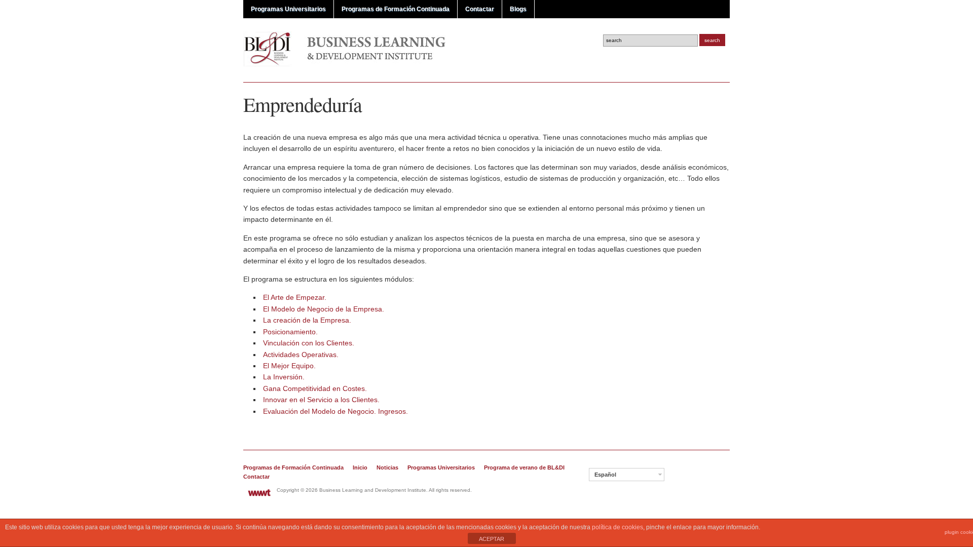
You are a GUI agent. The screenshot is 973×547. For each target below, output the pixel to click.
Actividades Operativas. (301, 354)
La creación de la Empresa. (307, 320)
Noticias (387, 467)
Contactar (479, 9)
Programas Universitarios (288, 9)
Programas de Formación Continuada (396, 9)
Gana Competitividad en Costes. (315, 388)
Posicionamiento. (290, 332)
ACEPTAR (491, 539)
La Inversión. (284, 377)
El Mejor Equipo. (289, 366)
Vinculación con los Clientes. (308, 343)
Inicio (360, 467)
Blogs (518, 9)
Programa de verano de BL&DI (524, 467)
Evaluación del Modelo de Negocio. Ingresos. (335, 411)
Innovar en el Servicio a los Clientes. (321, 400)
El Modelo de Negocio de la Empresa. (323, 309)
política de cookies (617, 527)
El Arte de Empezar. (294, 297)
